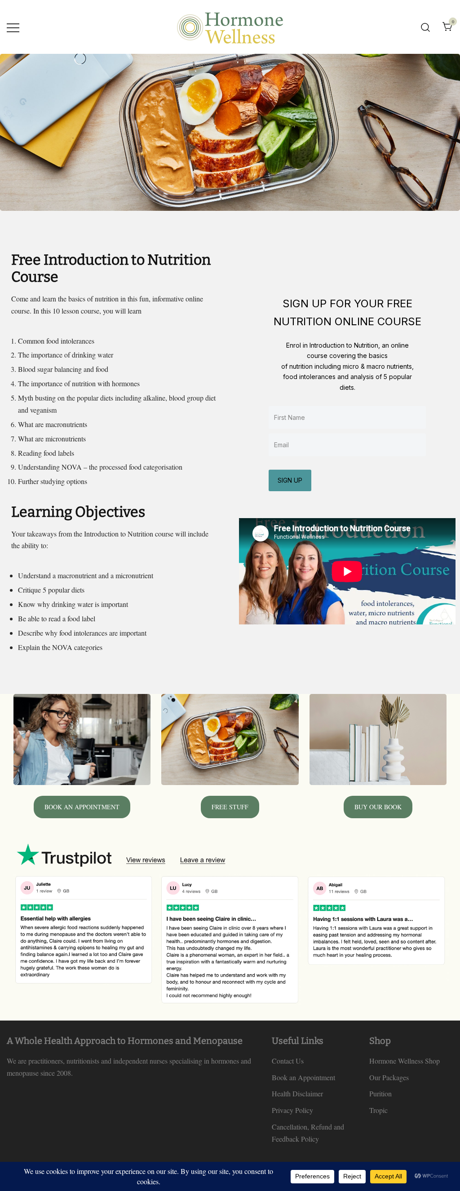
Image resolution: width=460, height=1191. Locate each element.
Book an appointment (81, 807)
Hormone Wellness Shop (404, 1060)
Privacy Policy (292, 1110)
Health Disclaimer (297, 1093)
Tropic (378, 1110)
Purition (380, 1093)
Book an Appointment (303, 1077)
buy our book (378, 807)
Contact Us (288, 1060)
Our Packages (389, 1077)
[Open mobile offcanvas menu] (13, 27)
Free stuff (230, 807)
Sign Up (290, 480)
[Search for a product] (425, 27)
